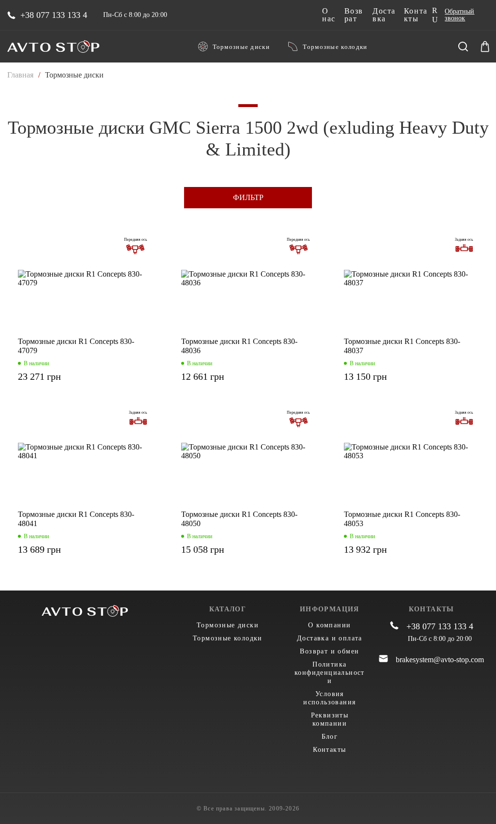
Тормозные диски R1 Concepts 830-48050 (239, 519)
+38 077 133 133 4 (53, 15)
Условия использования (329, 698)
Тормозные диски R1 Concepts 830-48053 (402, 519)
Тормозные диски (241, 46)
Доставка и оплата (329, 638)
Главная (20, 75)
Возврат (353, 15)
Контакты (416, 15)
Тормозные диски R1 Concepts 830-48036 (239, 346)
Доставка (384, 15)
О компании (329, 625)
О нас (329, 15)
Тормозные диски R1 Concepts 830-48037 (402, 346)
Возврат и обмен (329, 651)
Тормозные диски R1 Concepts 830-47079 (76, 346)
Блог (330, 736)
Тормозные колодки (335, 46)
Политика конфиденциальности (329, 672)
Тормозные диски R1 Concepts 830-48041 (76, 519)
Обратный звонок (459, 15)
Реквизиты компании (330, 719)
